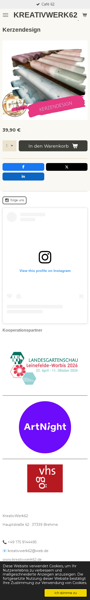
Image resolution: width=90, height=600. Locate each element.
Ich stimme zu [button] (65, 593)
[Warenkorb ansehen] (84, 15)
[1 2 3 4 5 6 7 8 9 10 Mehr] (9, 145)
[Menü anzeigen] (5, 15)
